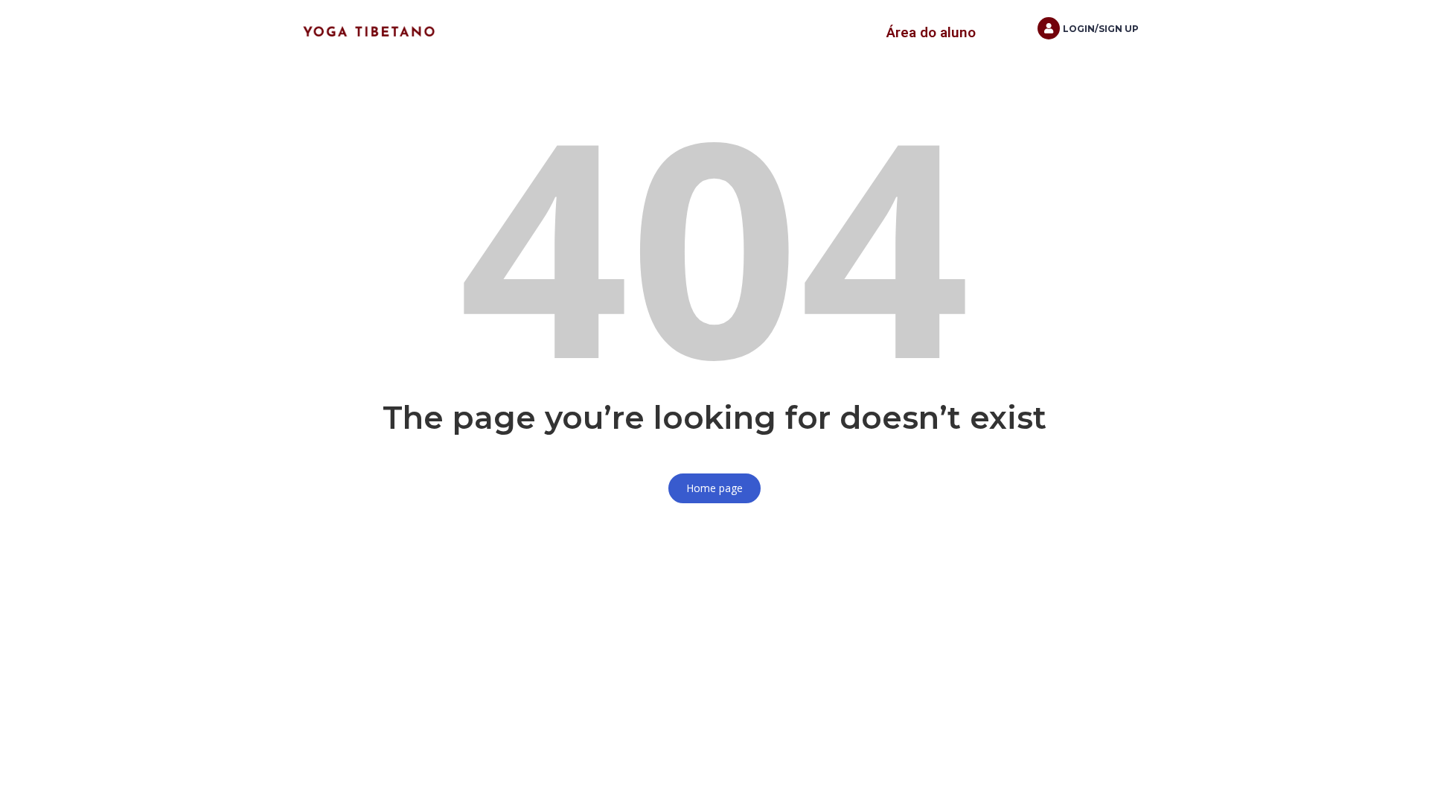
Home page (714, 488)
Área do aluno (931, 32)
